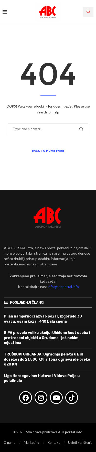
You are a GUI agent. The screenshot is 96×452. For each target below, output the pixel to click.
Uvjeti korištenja (80, 442)
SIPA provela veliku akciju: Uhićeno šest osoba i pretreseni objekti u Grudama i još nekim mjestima (47, 338)
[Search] (88, 12)
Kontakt (54, 442)
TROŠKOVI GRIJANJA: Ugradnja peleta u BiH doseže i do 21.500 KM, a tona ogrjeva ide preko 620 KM (47, 359)
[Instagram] (41, 397)
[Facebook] (25, 397)
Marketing (31, 442)
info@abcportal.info (63, 286)
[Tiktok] (71, 397)
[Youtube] (56, 397)
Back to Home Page (48, 150)
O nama (9, 442)
